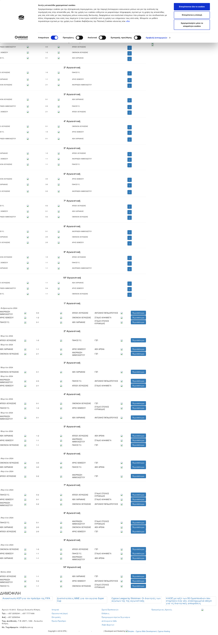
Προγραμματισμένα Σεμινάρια (116, 617)
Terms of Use (85, 631)
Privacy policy (73, 631)
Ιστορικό (55, 609)
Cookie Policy (98, 631)
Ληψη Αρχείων (108, 624)
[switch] (79, 38)
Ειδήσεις (105, 613)
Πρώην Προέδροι (59, 621)
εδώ (128, 21)
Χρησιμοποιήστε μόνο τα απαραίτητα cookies (192, 24)
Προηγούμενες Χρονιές (162, 609)
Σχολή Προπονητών (110, 609)
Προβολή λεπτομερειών (156, 38)
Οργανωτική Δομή (60, 613)
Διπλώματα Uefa (109, 621)
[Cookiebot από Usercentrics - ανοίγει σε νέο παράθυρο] (21, 38)
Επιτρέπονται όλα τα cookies (192, 7)
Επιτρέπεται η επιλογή (192, 15)
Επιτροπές (56, 617)
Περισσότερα (138, 313)
